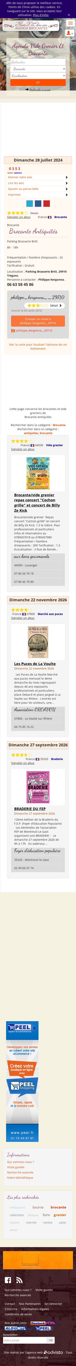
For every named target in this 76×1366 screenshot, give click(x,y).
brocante (46, 433)
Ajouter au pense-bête (23, 189)
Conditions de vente (18, 1314)
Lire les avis (16, 183)
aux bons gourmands (31, 556)
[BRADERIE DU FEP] (38, 787)
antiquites (31, 433)
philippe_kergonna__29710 (37, 297)
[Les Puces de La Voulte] (38, 642)
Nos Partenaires (30, 1304)
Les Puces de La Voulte (35, 663)
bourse (38, 1207)
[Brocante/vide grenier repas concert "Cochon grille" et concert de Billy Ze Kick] (38, 473)
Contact (10, 1304)
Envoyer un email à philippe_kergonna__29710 (38, 321)
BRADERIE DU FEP (30, 808)
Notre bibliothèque (20, 1178)
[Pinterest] (46, 203)
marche (31, 1222)
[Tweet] (29, 203)
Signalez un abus (18, 217)
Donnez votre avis (20, 177)
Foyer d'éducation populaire (37, 850)
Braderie (57, 759)
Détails (34, 213)
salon (62, 1222)
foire (46, 1215)
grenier (60, 1215)
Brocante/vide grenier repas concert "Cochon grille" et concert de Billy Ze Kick (37, 502)
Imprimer (14, 195)
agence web (35, 1352)
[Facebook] (38, 203)
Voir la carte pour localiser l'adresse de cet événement (38, 346)
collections (17, 1215)
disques (33, 1215)
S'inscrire (11, 1309)
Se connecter (53, 1304)
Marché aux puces (50, 614)
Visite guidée (16, 1167)
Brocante (60, 217)
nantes (47, 1222)
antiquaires (17, 1207)
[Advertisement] (38, 131)
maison (15, 1222)
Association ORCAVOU (35, 709)
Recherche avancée (39, 90)
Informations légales (35, 1309)
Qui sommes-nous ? (20, 1162)
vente (13, 1230)
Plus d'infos (41, 15)
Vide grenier (54, 445)
